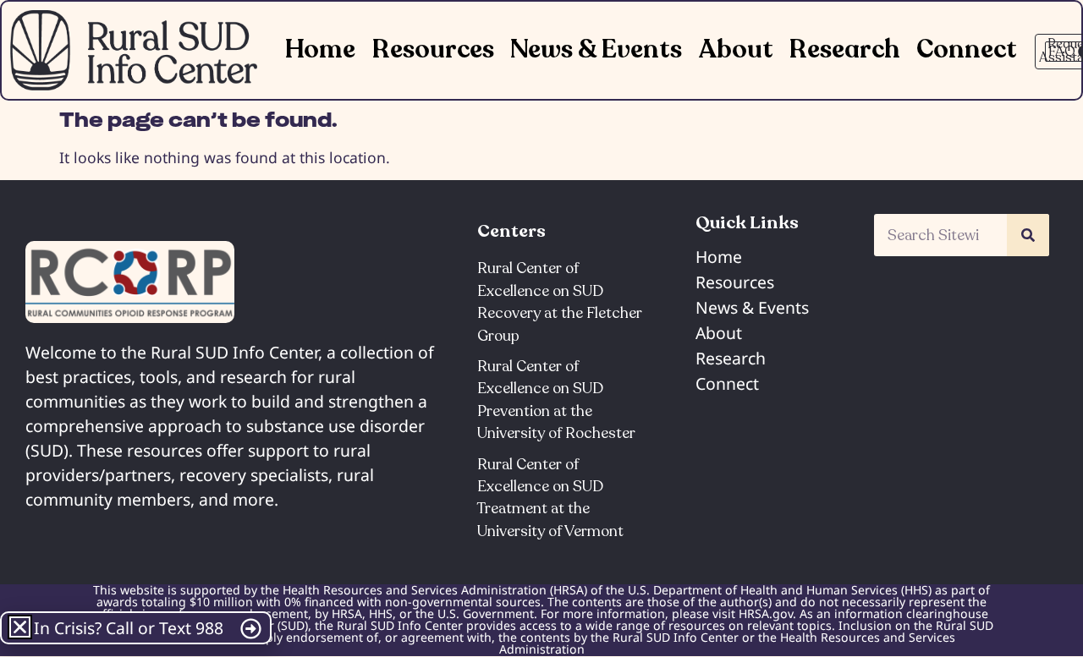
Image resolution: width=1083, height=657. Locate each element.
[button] (20, 627)
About (735, 49)
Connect (966, 49)
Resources (433, 49)
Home (320, 49)
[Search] (1028, 235)
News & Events (596, 49)
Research (844, 49)
